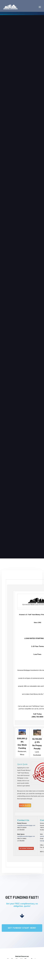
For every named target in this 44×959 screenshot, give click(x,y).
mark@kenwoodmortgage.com (26, 836)
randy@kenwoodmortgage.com (26, 825)
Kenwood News (8, 69)
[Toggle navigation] (34, 7)
